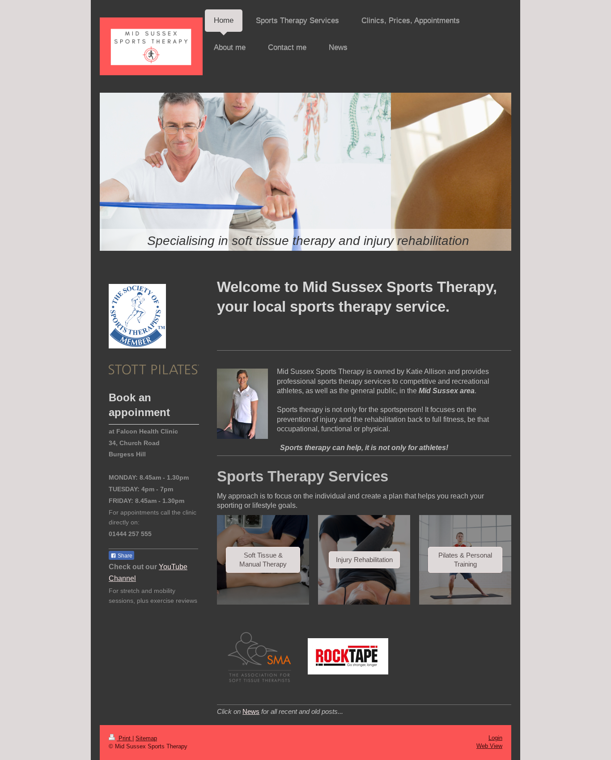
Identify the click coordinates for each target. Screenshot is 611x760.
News (250, 711)
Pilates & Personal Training (465, 559)
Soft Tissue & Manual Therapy (263, 559)
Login (495, 737)
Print (124, 738)
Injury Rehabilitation (364, 559)
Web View (489, 746)
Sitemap (146, 738)
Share (124, 556)
